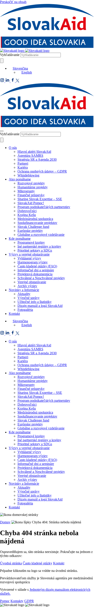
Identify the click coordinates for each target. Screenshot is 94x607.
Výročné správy (28, 298)
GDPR (29, 601)
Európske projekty (30, 230)
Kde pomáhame (20, 238)
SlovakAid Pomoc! (30, 203)
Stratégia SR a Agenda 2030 (37, 159)
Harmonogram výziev (32, 262)
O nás (13, 147)
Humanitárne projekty (32, 187)
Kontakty (16, 601)
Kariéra (22, 167)
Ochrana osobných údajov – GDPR (42, 171)
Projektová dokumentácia (34, 274)
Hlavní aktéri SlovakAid (34, 151)
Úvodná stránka (11, 563)
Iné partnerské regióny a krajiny (39, 246)
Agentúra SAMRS (30, 155)
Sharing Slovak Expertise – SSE (39, 199)
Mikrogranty (26, 191)
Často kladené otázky (37, 563)
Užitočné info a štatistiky (34, 302)
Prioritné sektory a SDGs (34, 250)
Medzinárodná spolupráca (35, 219)
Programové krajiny (31, 242)
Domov (5, 522)
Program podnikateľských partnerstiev (43, 207)
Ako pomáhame (20, 179)
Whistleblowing (28, 175)
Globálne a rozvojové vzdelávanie (40, 234)
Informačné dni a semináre (35, 270)
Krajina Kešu (26, 215)
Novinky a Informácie (24, 290)
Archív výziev (27, 286)
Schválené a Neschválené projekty (41, 278)
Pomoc (5, 601)
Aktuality (23, 294)
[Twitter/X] (17, 81)
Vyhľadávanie (9, 55)
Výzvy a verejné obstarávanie (29, 254)
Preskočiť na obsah (13, 2)
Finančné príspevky (31, 195)
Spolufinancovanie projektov (37, 223)
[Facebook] (13, 81)
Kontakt (14, 313)
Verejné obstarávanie (31, 282)
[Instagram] (2, 81)
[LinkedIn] (7, 81)
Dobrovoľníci (27, 211)
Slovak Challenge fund (33, 227)
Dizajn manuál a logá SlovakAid (40, 306)
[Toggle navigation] (1, 131)
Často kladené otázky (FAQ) (37, 266)
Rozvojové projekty (31, 183)
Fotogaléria (25, 310)
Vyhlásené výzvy (29, 258)
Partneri (22, 163)
